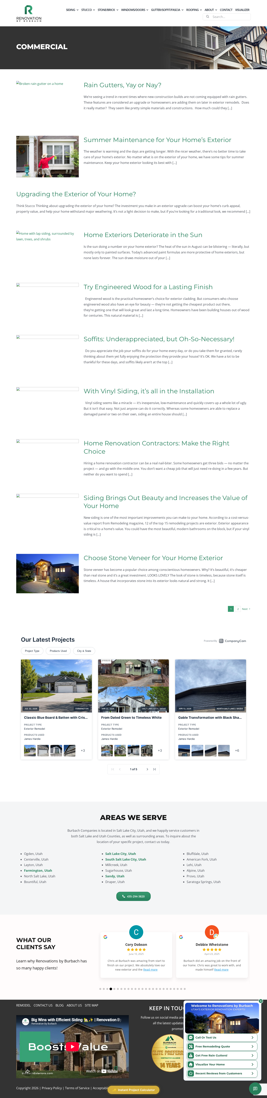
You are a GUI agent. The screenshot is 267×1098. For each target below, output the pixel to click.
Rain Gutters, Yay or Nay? (122, 85)
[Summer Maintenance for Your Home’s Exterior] (47, 156)
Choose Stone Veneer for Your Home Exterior (153, 558)
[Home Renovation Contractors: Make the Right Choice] (47, 459)
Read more (150, 969)
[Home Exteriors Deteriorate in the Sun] (47, 250)
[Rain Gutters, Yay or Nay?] (47, 102)
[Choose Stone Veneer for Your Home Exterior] (47, 573)
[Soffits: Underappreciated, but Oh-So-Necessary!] (47, 354)
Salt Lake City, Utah (120, 854)
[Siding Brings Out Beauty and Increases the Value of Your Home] (47, 513)
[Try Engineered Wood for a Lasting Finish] (47, 302)
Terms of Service (77, 1088)
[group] (136, 955)
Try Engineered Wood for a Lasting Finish (148, 287)
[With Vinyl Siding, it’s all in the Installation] (47, 406)
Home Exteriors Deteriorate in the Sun (143, 235)
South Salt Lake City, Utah (125, 859)
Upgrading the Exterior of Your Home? (76, 194)
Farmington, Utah (38, 870)
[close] (260, 1001)
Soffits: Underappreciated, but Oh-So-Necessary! (159, 339)
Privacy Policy (52, 1088)
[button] (100, 989)
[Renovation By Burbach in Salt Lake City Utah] (29, 6)
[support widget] (255, 1088)
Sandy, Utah (115, 876)
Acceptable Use (104, 1088)
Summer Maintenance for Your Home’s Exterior (157, 140)
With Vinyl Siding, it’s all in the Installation (149, 391)
